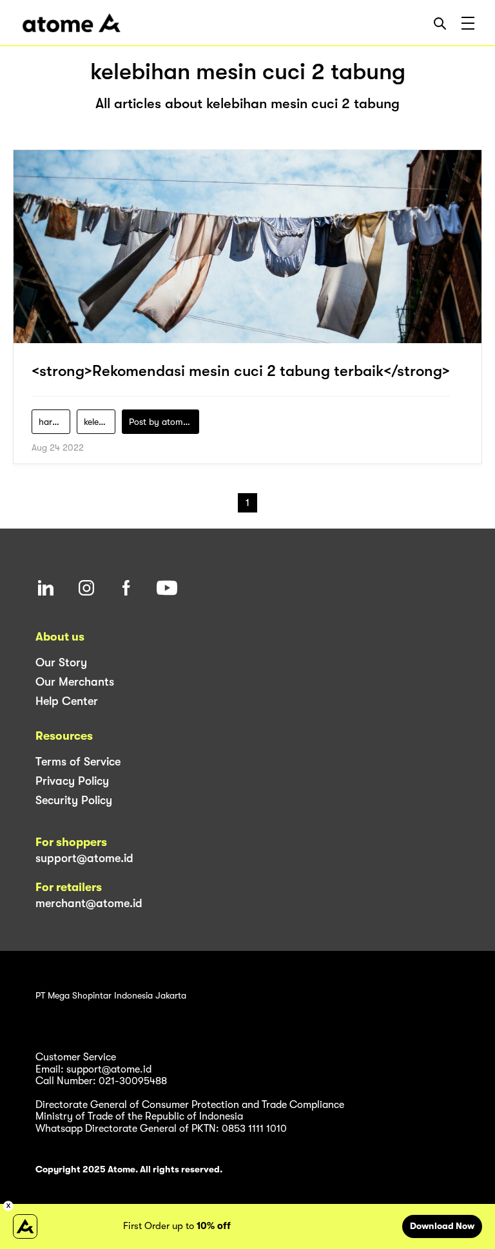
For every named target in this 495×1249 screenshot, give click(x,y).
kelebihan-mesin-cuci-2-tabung (99, 422)
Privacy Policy (72, 781)
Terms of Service (78, 761)
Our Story (61, 662)
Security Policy (73, 800)
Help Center (66, 701)
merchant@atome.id (88, 903)
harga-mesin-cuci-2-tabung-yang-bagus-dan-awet (54, 422)
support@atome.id (84, 858)
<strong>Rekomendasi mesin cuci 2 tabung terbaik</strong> (241, 371)
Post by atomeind (164, 422)
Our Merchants (74, 681)
